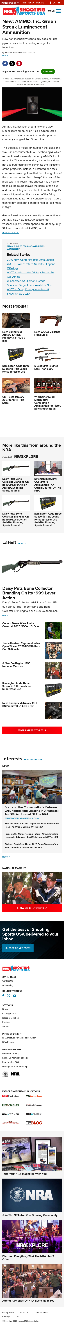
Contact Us (7, 981)
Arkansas (24, 818)
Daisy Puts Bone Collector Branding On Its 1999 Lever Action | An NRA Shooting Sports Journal (15, 485)
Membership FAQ (10, 1062)
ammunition (38, 246)
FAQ (17, 1316)
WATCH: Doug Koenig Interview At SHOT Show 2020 (28, 291)
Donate (40, 2)
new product (25, 246)
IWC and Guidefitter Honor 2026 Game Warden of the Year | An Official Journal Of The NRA (31, 846)
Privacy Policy (8, 1312)
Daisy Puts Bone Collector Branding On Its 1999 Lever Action (28, 593)
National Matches (14, 868)
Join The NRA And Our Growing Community (29, 1215)
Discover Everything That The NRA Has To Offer (28, 1257)
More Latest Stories (40, 730)
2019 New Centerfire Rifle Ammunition (30, 260)
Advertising (7, 985)
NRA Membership (10, 1053)
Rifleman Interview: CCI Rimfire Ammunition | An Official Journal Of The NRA (47, 485)
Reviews (6, 1022)
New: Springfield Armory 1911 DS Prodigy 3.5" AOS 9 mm (19, 704)
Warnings (6, 1316)
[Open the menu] (58, 10)
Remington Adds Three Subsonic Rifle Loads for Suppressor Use (16, 686)
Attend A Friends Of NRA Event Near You (28, 1301)
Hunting (34, 818)
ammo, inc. (12, 246)
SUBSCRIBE (17, 948)
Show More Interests (39, 908)
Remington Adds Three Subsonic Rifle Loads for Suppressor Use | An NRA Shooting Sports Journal (48, 519)
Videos (5, 1026)
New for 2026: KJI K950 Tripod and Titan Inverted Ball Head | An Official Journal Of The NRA (32, 825)
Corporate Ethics (41, 1312)
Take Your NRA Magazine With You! (24, 1174)
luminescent (13, 249)
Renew (31, 2)
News (5, 55)
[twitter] (12, 62)
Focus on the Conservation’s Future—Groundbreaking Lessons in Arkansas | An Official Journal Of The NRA (32, 810)
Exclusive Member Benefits (15, 1057)
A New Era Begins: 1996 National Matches (16, 664)
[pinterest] (19, 62)
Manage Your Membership (14, 1066)
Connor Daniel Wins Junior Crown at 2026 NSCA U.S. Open (21, 624)
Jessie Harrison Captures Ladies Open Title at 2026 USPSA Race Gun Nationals (21, 646)
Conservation (12, 818)
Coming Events (9, 1013)
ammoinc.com (10, 232)
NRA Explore (8, 1042)
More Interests (32, 759)
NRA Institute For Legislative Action (19, 1037)
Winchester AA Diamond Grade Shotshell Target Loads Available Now (30, 283)
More (20, 543)
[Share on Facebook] (5, 62)
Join (24, 2)
